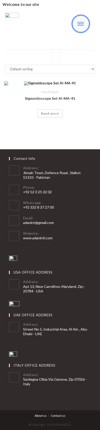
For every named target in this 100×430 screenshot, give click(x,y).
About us (41, 415)
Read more (50, 113)
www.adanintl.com (38, 238)
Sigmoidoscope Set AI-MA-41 (50, 98)
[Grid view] (44, 56)
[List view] (55, 56)
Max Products (50, 92)
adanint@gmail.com (38, 222)
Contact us (58, 415)
